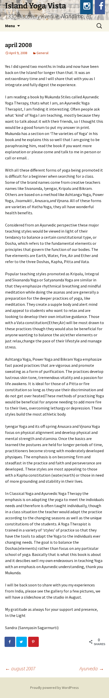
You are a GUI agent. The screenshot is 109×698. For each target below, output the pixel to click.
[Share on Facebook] (10, 642)
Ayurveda (91, 668)
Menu (10, 25)
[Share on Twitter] (22, 642)
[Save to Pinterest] (34, 642)
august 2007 (20, 668)
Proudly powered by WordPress (54, 687)
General (42, 53)
